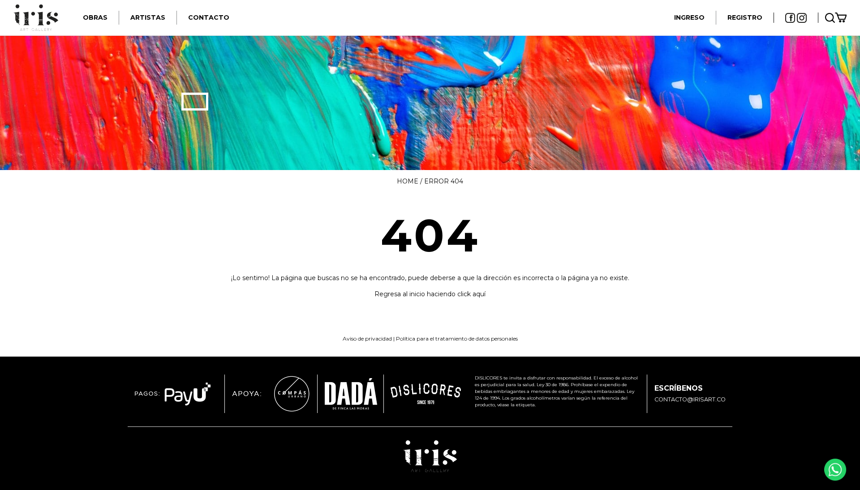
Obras (95, 17)
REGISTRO (744, 17)
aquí (479, 294)
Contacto (208, 17)
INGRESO (689, 17)
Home (407, 181)
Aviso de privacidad (367, 338)
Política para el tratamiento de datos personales (457, 338)
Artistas (147, 17)
